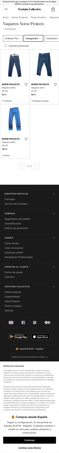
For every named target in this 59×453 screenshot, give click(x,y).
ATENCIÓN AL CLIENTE (17, 267)
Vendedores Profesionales (19, 257)
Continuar (29, 440)
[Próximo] (37, 166)
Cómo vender (12, 243)
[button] (53, 9)
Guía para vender (14, 252)
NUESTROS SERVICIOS (16, 194)
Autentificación (13, 223)
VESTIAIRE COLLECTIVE (17, 286)
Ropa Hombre (38, 17)
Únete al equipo (13, 306)
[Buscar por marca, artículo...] (6, 9)
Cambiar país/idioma (29, 447)
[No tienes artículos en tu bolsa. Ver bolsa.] (53, 9)
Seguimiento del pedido (17, 219)
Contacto (9, 277)
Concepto (10, 199)
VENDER (9, 238)
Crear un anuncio (14, 248)
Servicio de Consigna (16, 203)
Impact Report (12, 301)
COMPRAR (10, 213)
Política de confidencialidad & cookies (28, 357)
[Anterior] (22, 166)
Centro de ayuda (13, 272)
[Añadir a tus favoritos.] (26, 84)
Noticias (9, 310)
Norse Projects (20, 17)
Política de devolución (16, 228)
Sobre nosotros (13, 292)
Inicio (6, 17)
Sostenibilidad (12, 296)
